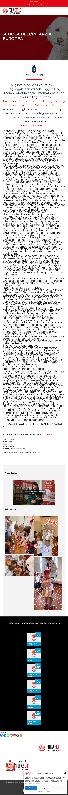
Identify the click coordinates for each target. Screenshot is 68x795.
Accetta (31, 788)
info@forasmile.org (34, 1)
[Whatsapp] (8, 735)
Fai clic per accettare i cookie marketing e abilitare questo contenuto (34, 492)
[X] (17, 735)
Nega (44, 788)
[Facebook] (1, 735)
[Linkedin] (4, 735)
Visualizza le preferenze (58, 788)
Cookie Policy (41, 791)
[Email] (11, 735)
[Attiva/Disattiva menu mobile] (65, 10)
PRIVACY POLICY (48, 791)
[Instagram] (14, 735)
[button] (65, 773)
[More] (21, 735)
